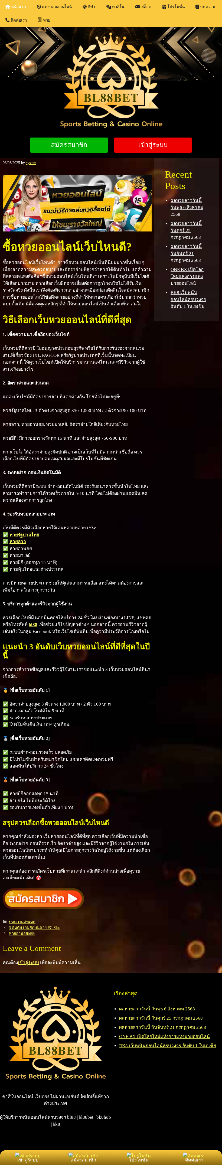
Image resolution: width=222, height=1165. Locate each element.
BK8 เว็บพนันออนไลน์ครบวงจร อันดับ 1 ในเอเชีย (188, 299)
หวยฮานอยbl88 (22, 933)
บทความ (207, 7)
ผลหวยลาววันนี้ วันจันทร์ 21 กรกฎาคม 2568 (186, 253)
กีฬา (91, 7)
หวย (46, 20)
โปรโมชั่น (175, 7)
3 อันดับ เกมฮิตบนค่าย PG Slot (34, 927)
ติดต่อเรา (18, 20)
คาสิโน (117, 7)
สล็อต (145, 7)
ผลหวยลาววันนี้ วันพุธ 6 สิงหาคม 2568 (187, 207)
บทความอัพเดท (22, 922)
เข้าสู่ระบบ (28, 962)
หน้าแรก (18, 7)
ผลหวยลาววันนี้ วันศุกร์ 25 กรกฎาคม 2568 (186, 230)
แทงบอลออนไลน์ (56, 7)
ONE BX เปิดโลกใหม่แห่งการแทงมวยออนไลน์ (187, 276)
